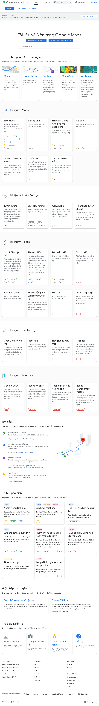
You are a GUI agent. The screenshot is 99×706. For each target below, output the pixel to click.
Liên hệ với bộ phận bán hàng (27, 8)
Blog (36, 665)
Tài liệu (36, 2)
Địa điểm (47, 76)
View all (69, 686)
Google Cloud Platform (57, 694)
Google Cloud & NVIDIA (9, 677)
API (61, 148)
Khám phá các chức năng (36, 41)
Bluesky (37, 668)
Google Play (70, 683)
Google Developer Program (10, 665)
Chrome (69, 668)
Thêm (46, 2)
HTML (15, 142)
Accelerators (6, 674)
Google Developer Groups (10, 668)
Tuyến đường (30, 76)
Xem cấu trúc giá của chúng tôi (61, 41)
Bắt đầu (9, 8)
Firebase (69, 671)
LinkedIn (37, 674)
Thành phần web (10, 145)
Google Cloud (71, 680)
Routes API (20, 481)
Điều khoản (5, 702)
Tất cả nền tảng (74, 521)
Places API (35, 466)
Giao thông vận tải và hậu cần (19, 600)
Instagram (38, 671)
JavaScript (21, 452)
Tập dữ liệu (32, 409)
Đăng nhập (93, 2)
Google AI (71, 694)
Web (6, 409)
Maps (7, 76)
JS (5, 136)
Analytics (86, 76)
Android (13, 136)
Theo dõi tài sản (60, 600)
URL (30, 148)
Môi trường (67, 76)
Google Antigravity (72, 677)
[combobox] (62, 2)
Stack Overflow (12, 641)
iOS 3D (7, 142)
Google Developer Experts (10, 671)
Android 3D (9, 139)
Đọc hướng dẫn (13, 439)
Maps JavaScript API (23, 466)
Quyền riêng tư (15, 702)
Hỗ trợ (79, 641)
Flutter (7, 148)
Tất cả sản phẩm (83, 694)
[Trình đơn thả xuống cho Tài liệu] (40, 2)
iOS (17, 139)
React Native (41, 225)
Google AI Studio (72, 674)
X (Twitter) (38, 677)
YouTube (37, 680)
